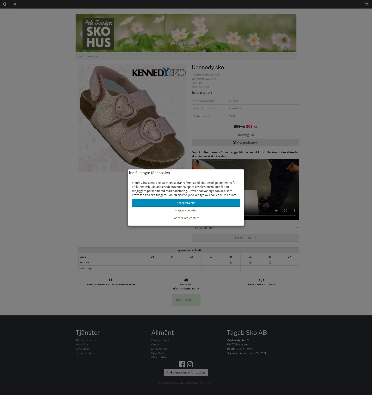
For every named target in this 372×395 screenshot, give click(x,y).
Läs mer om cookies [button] (186, 218)
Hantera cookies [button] (186, 210)
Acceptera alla (186, 203)
